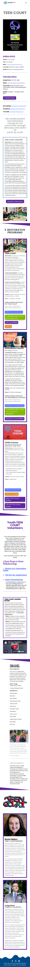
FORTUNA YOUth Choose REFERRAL (12, 506)
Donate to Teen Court (15, 201)
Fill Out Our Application (16, 575)
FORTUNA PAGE (9, 98)
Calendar (8, 326)
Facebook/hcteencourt (18, 109)
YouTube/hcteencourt (16, 112)
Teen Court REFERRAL (11, 322)
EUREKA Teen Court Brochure (13, 312)
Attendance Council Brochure (14, 406)
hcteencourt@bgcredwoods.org (14, 64)
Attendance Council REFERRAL (14, 418)
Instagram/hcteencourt (18, 106)
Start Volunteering (14, 579)
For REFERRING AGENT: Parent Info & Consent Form (14, 317)
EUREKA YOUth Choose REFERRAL (12, 499)
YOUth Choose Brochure (12, 490)
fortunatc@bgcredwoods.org (16, 83)
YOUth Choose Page (11, 494)
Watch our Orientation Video (14, 569)
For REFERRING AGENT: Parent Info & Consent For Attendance (15, 412)
